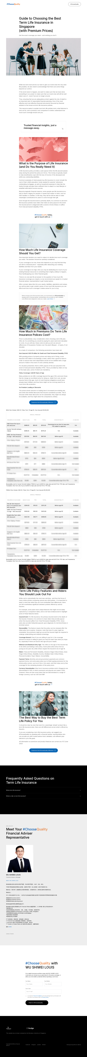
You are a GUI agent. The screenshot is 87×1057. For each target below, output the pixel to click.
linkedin (12, 933)
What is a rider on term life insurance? (16, 796)
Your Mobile (47, 981)
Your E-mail (27, 988)
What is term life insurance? (13, 790)
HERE (10, 926)
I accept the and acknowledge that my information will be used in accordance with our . (44, 996)
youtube (39, 1044)
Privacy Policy (45, 997)
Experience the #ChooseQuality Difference (42, 402)
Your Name (27, 981)
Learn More (50, 299)
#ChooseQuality (74, 4)
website (8, 933)
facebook (28, 1044)
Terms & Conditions (37, 995)
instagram (33, 1044)
